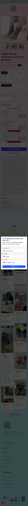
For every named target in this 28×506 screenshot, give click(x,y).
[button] (14, 251)
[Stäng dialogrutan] (26, 238)
